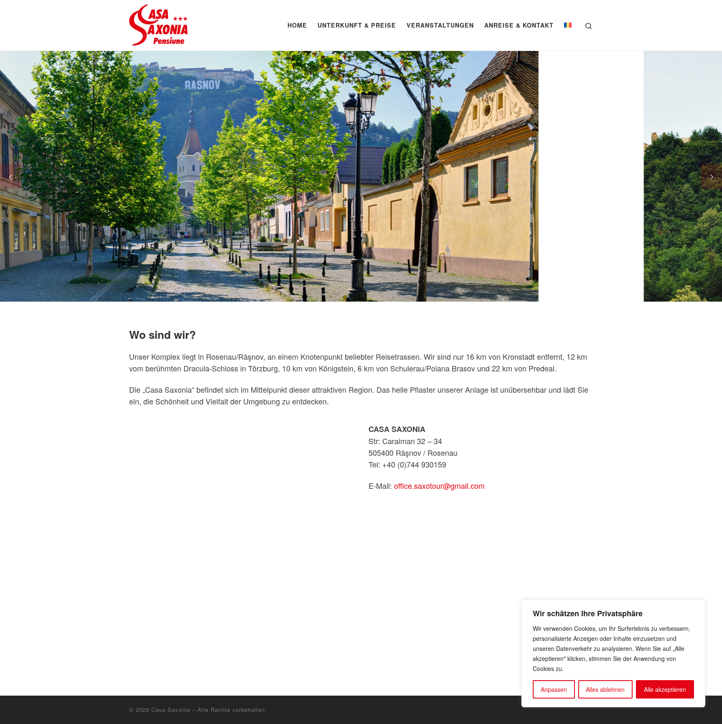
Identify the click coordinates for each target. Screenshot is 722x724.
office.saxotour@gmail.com (439, 485)
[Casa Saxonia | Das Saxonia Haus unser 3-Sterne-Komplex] (158, 22)
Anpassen (554, 689)
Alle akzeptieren (665, 689)
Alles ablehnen (605, 689)
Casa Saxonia (170, 710)
